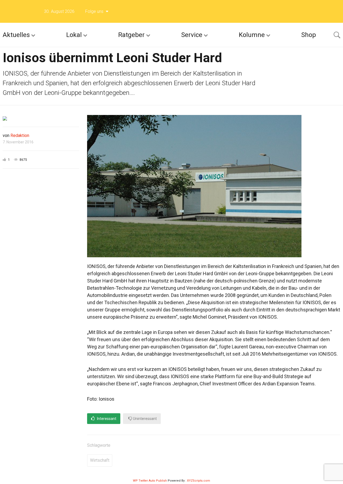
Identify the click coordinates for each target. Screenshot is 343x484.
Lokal (74, 35)
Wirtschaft (99, 460)
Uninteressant (144, 418)
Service (191, 35)
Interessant (106, 418)
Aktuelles (16, 35)
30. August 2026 (59, 11)
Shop (308, 35)
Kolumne (252, 35)
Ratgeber (131, 35)
